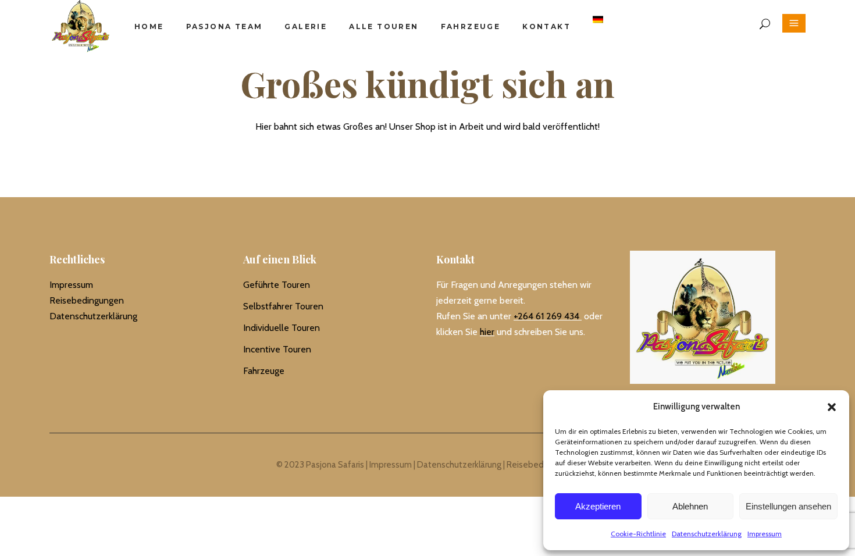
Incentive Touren (277, 349)
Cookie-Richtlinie (638, 533)
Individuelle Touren (281, 327)
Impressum (764, 533)
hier (487, 331)
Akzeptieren (598, 506)
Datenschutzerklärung (707, 533)
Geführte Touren (276, 284)
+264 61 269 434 (546, 316)
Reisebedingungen (86, 300)
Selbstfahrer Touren (283, 306)
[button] (832, 407)
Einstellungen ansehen (788, 506)
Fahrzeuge (263, 370)
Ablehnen (690, 506)
